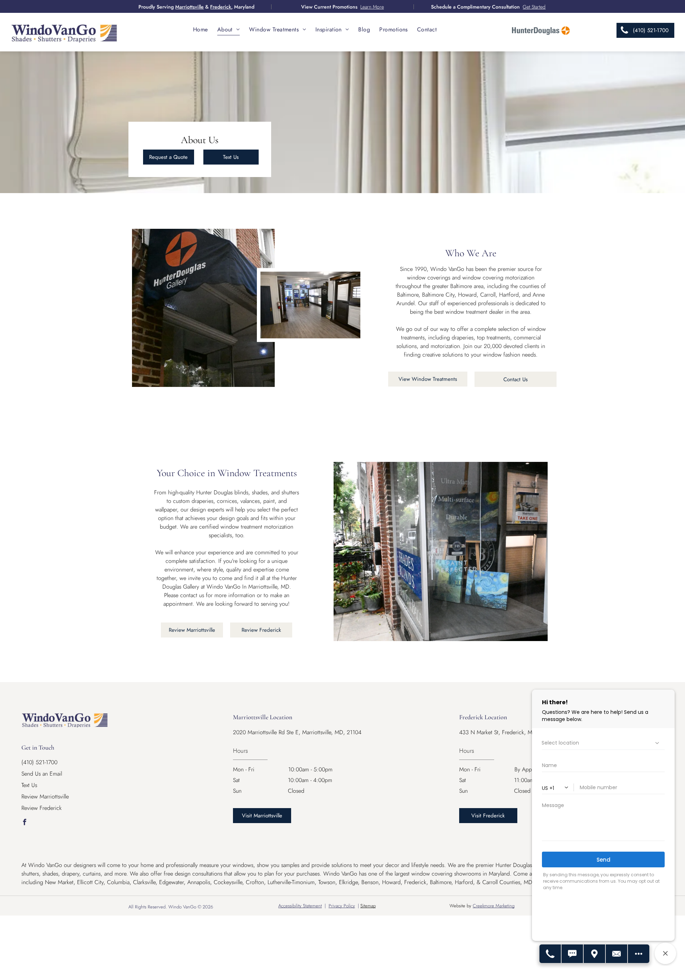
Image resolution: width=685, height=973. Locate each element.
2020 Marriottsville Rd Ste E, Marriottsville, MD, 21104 (297, 732)
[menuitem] (200, 29)
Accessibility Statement (300, 905)
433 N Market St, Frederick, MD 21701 (505, 732)
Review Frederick (41, 808)
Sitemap (368, 905)
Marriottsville (189, 6)
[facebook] (24, 823)
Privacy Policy (342, 905)
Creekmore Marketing (493, 905)
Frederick (220, 6)
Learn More (372, 6)
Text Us (29, 785)
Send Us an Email (41, 774)
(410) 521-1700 (39, 762)
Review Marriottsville (45, 796)
